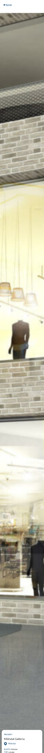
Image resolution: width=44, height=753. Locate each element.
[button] (32, 6)
